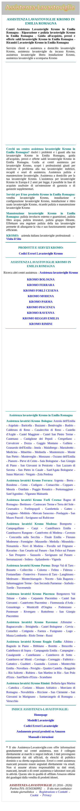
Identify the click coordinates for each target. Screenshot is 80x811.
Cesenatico (12, 508)
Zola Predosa (45, 474)
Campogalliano (15, 528)
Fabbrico (68, 659)
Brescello (67, 646)
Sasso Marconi (15, 474)
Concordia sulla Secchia (24, 537)
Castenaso (12, 438)
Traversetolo (23, 587)
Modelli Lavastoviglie (40, 720)
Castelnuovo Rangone (19, 532)
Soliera (29, 559)
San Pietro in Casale (30, 469)
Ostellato (23, 489)
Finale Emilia (53, 537)
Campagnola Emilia (45, 650)
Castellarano (33, 655)
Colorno (42, 569)
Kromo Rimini (40, 323)
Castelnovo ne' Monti (19, 659)
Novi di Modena (32, 546)
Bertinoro (25, 504)
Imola (37, 447)
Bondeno (11, 484)
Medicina (11, 452)
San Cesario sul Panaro (33, 550)
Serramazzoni (14, 559)
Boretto (52, 646)
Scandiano (46, 677)
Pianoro (12, 461)
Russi (49, 635)
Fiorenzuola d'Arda (61, 602)
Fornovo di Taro (47, 574)
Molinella (40, 452)
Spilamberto (42, 559)
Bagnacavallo (14, 626)
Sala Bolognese (49, 461)
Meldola (25, 513)
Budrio (69, 425)
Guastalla (39, 663)
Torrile (10, 587)
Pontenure (12, 611)
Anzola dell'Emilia (64, 421)
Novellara (22, 668)
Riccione (42, 692)
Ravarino (11, 550)
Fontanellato (13, 574)
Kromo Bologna (41, 279)
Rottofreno (47, 611)
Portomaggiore (64, 489)
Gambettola (52, 508)
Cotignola (27, 631)
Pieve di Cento (28, 461)
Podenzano (65, 607)
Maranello (41, 541)
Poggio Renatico (42, 489)
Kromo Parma (41, 301)
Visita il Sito (13, 238)
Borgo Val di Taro (62, 565)
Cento (24, 484)
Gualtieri (25, 663)
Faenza (42, 631)
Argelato (13, 425)
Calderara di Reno (18, 429)
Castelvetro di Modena (48, 532)
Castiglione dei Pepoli (38, 438)
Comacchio (52, 484)
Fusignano (56, 631)
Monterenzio (56, 452)
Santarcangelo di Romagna (56, 696)
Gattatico (11, 663)
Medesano (12, 578)
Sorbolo (69, 583)
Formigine (27, 541)
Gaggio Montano (47, 443)
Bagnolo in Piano (17, 646)
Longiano (12, 513)
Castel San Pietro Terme (58, 434)
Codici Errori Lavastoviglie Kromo (41, 253)
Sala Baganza (65, 578)
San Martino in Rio (49, 672)
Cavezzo (70, 532)
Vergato (30, 474)
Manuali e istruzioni (40, 737)
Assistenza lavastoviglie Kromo (58, 272)
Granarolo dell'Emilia (18, 447)
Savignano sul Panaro (58, 554)
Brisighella (32, 626)
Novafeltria (27, 692)
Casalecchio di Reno (48, 429)
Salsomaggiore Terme (19, 583)
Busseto (11, 569)
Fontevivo (29, 574)
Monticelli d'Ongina (39, 607)
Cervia (69, 626)
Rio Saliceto (15, 672)
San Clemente (59, 692)
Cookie (34, 795)
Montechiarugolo (32, 578)
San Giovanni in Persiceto (36, 465)
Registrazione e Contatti (53, 791)
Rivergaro (29, 611)
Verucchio (12, 701)
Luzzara (53, 663)
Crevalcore (12, 443)
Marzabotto (66, 447)
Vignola (56, 559)
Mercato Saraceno (43, 513)
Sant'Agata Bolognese (60, 469)
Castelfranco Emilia (58, 528)
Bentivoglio (55, 425)
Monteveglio (28, 456)
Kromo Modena (41, 296)
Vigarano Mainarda (36, 493)
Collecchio (26, 569)
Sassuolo (35, 554)
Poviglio (35, 668)
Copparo (68, 484)
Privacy (46, 795)
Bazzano (40, 425)
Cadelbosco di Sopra (18, 650)
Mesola (10, 489)
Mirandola (67, 541)
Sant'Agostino (14, 493)
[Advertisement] (40, 103)
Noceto (49, 578)
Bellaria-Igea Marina (63, 683)
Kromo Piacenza (41, 307)
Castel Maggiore (29, 434)
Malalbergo (50, 447)
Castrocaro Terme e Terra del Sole (54, 504)
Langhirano (66, 574)
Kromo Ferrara (40, 285)
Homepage (40, 714)
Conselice (12, 631)
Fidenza (67, 569)
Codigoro (36, 484)
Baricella (26, 425)
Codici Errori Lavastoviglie (41, 725)
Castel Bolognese (51, 626)
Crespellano (65, 438)
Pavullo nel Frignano (60, 546)
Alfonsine (66, 622)
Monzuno (44, 456)
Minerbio (26, 452)
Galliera (67, 443)
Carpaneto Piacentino (44, 598)
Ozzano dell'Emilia (64, 456)
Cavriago (40, 659)
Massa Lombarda (16, 635)
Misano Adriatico (46, 687)
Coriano (27, 687)
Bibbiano (38, 646)
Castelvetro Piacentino (33, 602)
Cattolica (14, 687)
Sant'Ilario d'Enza (27, 677)
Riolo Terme (36, 635)
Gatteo (68, 508)
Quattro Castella (52, 668)
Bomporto (66, 523)
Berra (70, 480)
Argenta (58, 480)
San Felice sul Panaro (62, 550)
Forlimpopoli (32, 508)
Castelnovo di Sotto (59, 655)
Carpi (34, 528)
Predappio (62, 513)
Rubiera (30, 672)
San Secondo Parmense (48, 583)
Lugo (69, 631)
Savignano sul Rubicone (40, 517)
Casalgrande (13, 655)
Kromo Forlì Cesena (40, 290)
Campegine (66, 650)
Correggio (54, 659)
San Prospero (17, 554)
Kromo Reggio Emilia (41, 318)
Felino (55, 569)
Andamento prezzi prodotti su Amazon (40, 731)
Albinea (68, 641)
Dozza (28, 443)
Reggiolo (69, 668)
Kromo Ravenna (40, 312)
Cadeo (23, 598)
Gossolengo (13, 607)
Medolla (54, 541)
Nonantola (12, 546)
